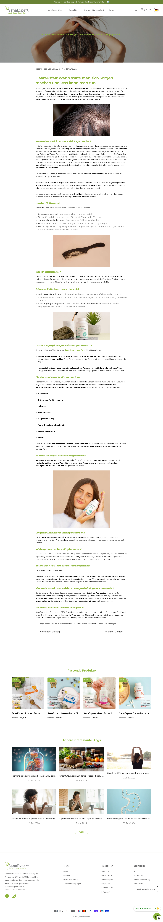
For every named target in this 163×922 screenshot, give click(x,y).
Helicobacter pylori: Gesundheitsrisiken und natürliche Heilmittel (134, 819)
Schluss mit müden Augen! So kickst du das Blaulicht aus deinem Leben (42, 819)
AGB (135, 871)
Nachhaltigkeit (107, 879)
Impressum (138, 883)
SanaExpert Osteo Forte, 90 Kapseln (103, 713)
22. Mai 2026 (34, 780)
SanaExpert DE (84, 917)
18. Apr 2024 (34, 823)
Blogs (112, 10)
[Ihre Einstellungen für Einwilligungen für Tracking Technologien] (159, 918)
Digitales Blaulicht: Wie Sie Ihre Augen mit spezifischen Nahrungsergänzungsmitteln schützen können (103, 819)
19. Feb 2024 (129, 823)
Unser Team (107, 875)
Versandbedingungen (72, 883)
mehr (81, 832)
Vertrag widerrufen (146, 889)
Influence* (106, 892)
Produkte (74, 10)
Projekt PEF (106, 883)
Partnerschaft (107, 888)
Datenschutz (139, 875)
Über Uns (105, 871)
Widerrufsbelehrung (142, 879)
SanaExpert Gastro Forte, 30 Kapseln (32, 713)
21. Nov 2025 (129, 778)
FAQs (65, 871)
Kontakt (66, 875)
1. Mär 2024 (81, 823)
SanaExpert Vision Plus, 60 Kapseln (139, 713)
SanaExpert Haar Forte (80, 345)
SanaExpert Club (56, 10)
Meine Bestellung (70, 879)
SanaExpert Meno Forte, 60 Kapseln (67, 713)
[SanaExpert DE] (17, 10)
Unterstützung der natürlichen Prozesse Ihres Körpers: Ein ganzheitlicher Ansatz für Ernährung (100, 776)
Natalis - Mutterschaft (94, 10)
